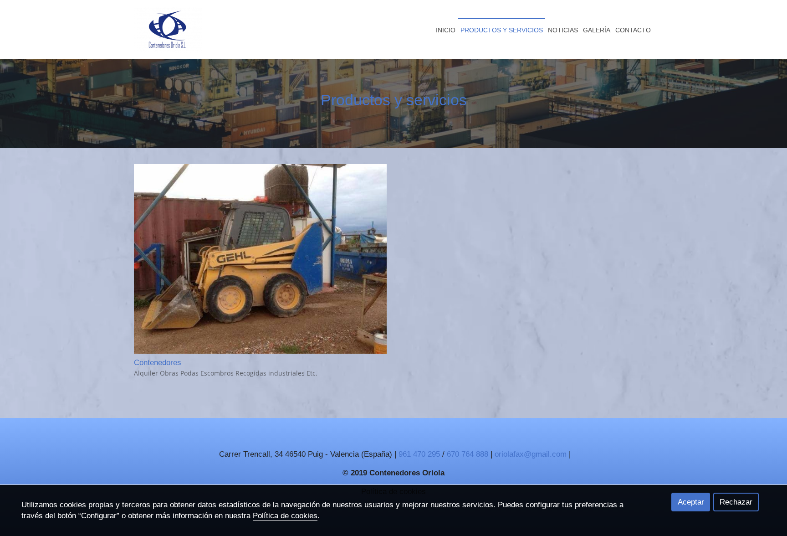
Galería (596, 30)
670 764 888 (469, 454)
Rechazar (736, 502)
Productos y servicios (501, 30)
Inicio (445, 30)
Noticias (563, 30)
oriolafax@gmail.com (531, 454)
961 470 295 (420, 454)
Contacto (633, 30)
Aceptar (691, 502)
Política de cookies (285, 515)
